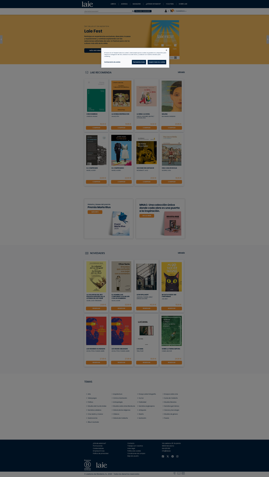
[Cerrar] (166, 50)
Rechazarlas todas (139, 62)
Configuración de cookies (112, 62)
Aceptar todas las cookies (157, 62)
